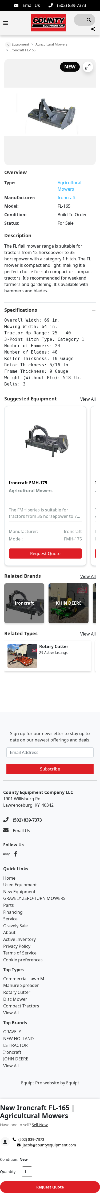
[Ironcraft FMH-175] (45, 443)
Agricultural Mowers (51, 44)
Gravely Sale (15, 926)
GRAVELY (12, 1032)
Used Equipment (20, 885)
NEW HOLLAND (18, 1039)
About (9, 932)
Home (9, 878)
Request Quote (50, 1187)
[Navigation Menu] (5, 23)
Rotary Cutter (16, 992)
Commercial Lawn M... (25, 979)
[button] (93, 29)
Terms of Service (20, 953)
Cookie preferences (23, 960)
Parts (8, 905)
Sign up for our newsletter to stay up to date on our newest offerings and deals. (50, 737)
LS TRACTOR (15, 1045)
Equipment (20, 44)
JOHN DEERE (15, 1059)
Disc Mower (15, 999)
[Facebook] (16, 854)
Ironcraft (67, 197)
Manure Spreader (21, 985)
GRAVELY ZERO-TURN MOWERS (34, 898)
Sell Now (40, 1124)
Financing (13, 912)
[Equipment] (8, 45)
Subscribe (50, 769)
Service (10, 919)
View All (88, 399)
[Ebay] (6, 854)
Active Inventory (19, 939)
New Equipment (19, 892)
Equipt (72, 1083)
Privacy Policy (16, 946)
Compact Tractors (21, 1006)
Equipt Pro (32, 1083)
